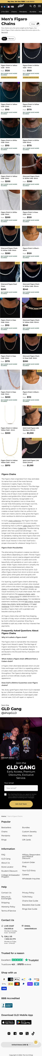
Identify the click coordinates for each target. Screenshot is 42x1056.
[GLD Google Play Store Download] (23, 1022)
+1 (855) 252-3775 (10, 939)
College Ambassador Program (10, 876)
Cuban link (22, 528)
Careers (25, 875)
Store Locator (7, 867)
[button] (31, 6)
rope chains (28, 587)
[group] (21, 1)
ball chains (29, 602)
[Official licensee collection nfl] (1, 7)
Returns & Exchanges (6, 898)
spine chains (14, 597)
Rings (3, 840)
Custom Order (28, 862)
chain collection (15, 521)
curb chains (14, 589)
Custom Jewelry (29, 832)
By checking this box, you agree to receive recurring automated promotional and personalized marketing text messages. (22, 795)
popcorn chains (24, 594)
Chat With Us (8, 928)
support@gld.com (31, 928)
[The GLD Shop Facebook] (15, 1033)
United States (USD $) (20, 1045)
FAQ (3, 855)
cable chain (27, 526)
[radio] (4, 38)
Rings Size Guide (29, 909)
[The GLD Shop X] (27, 1033)
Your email (9, 783)
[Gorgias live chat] (36, 1042)
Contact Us (6, 893)
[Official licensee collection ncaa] (4, 7)
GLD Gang (5, 859)
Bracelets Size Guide (31, 905)
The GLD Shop (28, 1055)
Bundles (26, 827)
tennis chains (22, 599)
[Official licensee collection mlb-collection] (8, 7)
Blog (24, 866)
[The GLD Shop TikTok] (33, 1033)
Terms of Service (8, 911)
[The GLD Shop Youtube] (21, 1033)
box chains (11, 604)
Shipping (5, 903)
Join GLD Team (21, 804)
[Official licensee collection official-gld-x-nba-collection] (12, 7)
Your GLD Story (29, 870)
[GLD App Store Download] (8, 1022)
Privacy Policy (28, 893)
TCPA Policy (27, 897)
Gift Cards (26, 840)
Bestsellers (6, 827)
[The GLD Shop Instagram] (9, 1033)
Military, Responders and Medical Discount (31, 856)
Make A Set (27, 836)
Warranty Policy (8, 907)
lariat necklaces (22, 604)
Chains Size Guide (30, 901)
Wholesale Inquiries (31, 879)
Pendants (5, 836)
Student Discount (9, 871)
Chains (4, 832)
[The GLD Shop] (21, 7)
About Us (5, 863)
